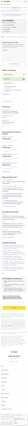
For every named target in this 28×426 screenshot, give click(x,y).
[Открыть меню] (2, 1)
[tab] (3, 37)
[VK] (11, 362)
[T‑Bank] (7, 1)
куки (21, 418)
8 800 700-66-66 (14, 356)
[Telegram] (17, 362)
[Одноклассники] (14, 362)
